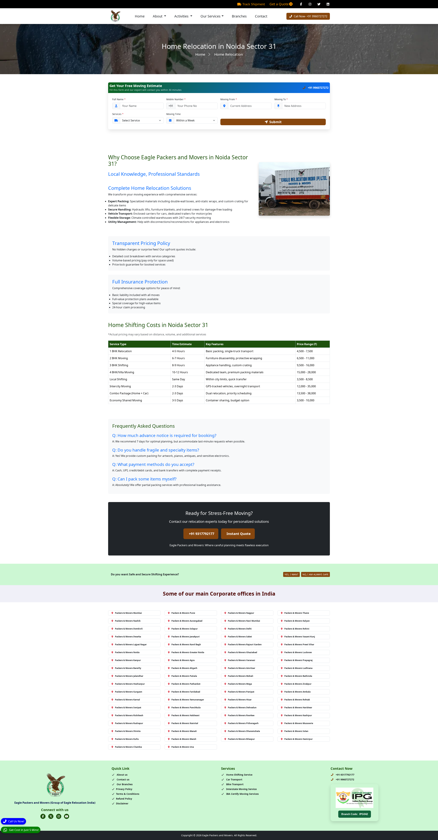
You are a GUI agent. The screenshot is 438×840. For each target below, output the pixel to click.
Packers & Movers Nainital (184, 723)
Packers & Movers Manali (184, 731)
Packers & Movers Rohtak (297, 699)
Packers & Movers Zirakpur (297, 683)
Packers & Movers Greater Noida (187, 652)
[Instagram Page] (310, 4)
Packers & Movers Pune (183, 613)
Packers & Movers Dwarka (128, 636)
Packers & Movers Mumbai (128, 613)
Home (140, 16)
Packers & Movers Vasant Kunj (299, 636)
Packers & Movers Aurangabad (186, 620)
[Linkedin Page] (328, 4)
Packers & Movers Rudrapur (129, 723)
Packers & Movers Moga (240, 683)
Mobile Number (175, 99)
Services (117, 114)
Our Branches (124, 784)
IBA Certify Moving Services (242, 793)
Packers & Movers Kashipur (298, 715)
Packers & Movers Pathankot (185, 683)
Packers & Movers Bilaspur (241, 739)
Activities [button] (181, 16)
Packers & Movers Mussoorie (298, 723)
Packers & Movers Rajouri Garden (245, 644)
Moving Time (173, 114)
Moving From (228, 99)
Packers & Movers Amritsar (241, 668)
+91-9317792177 (344, 774)
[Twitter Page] (319, 4)
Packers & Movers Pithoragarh (243, 723)
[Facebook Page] (301, 4)
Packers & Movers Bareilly (128, 668)
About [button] (158, 16)
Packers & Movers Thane (296, 613)
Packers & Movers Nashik (127, 620)
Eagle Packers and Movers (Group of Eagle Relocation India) (54, 803)
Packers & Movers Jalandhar (129, 676)
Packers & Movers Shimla (127, 731)
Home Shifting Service (239, 774)
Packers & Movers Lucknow (298, 652)
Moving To (281, 99)
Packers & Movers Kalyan (297, 620)
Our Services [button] (211, 16)
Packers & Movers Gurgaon (128, 691)
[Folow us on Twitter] (50, 816)
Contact (261, 16)
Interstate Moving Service (241, 789)
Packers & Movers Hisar (240, 699)
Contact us (122, 779)
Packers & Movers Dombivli (129, 628)
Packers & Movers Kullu (127, 739)
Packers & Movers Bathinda (298, 676)
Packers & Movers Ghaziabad (242, 652)
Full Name (118, 99)
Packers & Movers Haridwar (298, 707)
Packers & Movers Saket (240, 636)
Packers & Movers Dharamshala (244, 731)
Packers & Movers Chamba (128, 746)
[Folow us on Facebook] (43, 816)
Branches (239, 16)
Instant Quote (239, 533)
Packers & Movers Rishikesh (129, 715)
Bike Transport (234, 784)
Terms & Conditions (127, 793)
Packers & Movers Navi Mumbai (244, 620)
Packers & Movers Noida (127, 652)
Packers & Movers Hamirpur (298, 739)
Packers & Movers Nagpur (241, 613)
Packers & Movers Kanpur (128, 660)
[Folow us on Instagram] (58, 816)
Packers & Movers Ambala (297, 691)
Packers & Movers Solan (296, 731)
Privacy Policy (124, 789)
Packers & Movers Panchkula (186, 707)
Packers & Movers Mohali (240, 676)
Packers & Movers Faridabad (185, 691)
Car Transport (234, 779)
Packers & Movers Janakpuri (185, 636)
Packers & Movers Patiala (184, 676)
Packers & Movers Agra (183, 660)
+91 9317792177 (201, 533)
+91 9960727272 (317, 88)
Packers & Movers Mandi (183, 739)
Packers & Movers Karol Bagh (186, 644)
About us (121, 774)
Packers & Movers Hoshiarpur (130, 683)
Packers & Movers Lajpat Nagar (131, 644)
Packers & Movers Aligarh (184, 668)
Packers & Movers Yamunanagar (187, 699)
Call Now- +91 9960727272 (310, 16)
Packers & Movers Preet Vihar (299, 644)
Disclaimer (122, 803)
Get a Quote (279, 4)
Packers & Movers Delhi (240, 628)
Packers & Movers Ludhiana (298, 668)
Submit (275, 122)
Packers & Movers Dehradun (242, 707)
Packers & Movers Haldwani (185, 715)
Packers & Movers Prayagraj (298, 660)
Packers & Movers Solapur (184, 628)
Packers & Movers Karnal (127, 699)
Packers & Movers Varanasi (241, 660)
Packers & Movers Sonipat (128, 707)
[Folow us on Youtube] (66, 816)
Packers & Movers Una (182, 746)
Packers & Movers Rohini (296, 628)
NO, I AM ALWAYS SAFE (315, 574)
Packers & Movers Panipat (241, 691)
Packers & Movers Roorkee (241, 715)
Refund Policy (124, 798)
